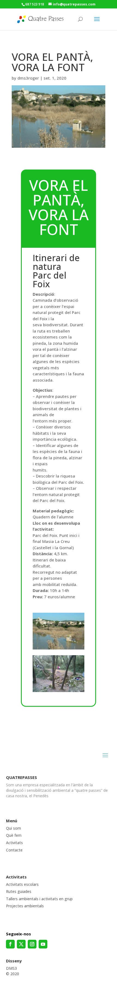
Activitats (14, 842)
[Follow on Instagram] (32, 944)
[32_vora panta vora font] (58, 690)
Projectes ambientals (25, 905)
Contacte (14, 850)
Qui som (13, 828)
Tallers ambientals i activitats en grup (39, 898)
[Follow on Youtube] (43, 944)
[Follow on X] (21, 944)
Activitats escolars (22, 884)
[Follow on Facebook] (10, 944)
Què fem (13, 835)
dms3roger (28, 78)
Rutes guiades (18, 891)
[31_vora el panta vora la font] (58, 648)
